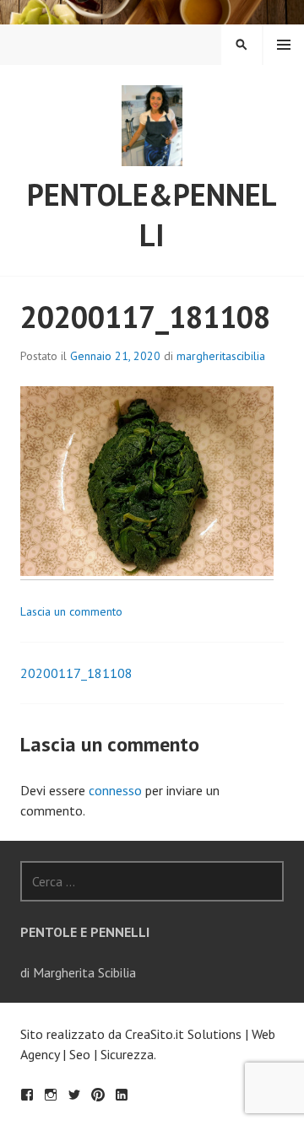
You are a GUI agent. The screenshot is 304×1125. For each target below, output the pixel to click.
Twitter (74, 1095)
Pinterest (98, 1095)
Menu (283, 44)
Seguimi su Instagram (50, 1095)
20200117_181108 (76, 673)
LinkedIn (121, 1095)
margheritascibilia (220, 355)
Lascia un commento (71, 611)
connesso (115, 790)
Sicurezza (127, 1054)
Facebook (27, 1095)
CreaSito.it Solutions (183, 1033)
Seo (79, 1054)
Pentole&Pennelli (152, 215)
